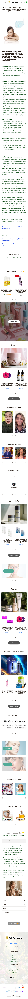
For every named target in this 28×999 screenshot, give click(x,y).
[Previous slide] (1, 299)
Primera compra (14, 967)
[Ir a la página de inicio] (13, 2)
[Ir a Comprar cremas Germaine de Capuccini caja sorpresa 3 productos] (7, 682)
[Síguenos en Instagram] (11, 946)
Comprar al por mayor (14, 969)
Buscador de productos (14, 961)
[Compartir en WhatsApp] (14, 257)
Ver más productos (14, 398)
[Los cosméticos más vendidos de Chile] (20, 789)
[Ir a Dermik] (14, 602)
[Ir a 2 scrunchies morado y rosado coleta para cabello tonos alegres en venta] (7, 619)
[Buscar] (5, 2)
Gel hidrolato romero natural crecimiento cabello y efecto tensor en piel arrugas (21, 291)
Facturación (6, 912)
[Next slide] (27, 299)
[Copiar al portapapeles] (21, 257)
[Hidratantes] (14, 764)
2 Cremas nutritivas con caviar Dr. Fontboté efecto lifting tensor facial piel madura (20, 541)
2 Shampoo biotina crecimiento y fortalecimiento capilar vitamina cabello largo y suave (21, 386)
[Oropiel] (14, 938)
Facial (14, 954)
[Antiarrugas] (14, 748)
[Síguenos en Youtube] (17, 946)
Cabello (14, 957)
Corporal (14, 955)
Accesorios (14, 959)
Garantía (5, 908)
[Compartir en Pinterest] (17, 257)
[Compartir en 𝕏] (11, 257)
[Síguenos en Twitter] (15, 946)
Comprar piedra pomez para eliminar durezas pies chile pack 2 (20, 691)
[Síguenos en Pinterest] (21, 946)
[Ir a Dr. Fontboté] (14, 514)
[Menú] (1, 2)
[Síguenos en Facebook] (13, 946)
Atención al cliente (14, 943)
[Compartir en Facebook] (7, 257)
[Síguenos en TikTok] (19, 946)
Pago (4, 900)
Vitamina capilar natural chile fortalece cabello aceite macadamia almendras (7, 291)
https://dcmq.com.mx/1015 (8, 243)
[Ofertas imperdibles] (14, 321)
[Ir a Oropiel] (14, 358)
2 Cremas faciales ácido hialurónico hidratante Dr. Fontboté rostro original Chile (7, 541)
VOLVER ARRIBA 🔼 (14, 923)
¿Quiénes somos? (14, 972)
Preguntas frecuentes (14, 970)
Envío (4, 904)
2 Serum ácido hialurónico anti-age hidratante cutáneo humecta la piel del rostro (7, 385)
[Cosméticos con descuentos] (7, 789)
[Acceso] (21, 2)
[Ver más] (7, 422)
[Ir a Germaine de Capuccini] (14, 665)
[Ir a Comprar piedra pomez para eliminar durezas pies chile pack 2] (20, 682)
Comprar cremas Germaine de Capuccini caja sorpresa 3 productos (7, 692)
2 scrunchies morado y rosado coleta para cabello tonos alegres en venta (7, 629)
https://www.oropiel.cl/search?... (10, 226)
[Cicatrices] (14, 571)
